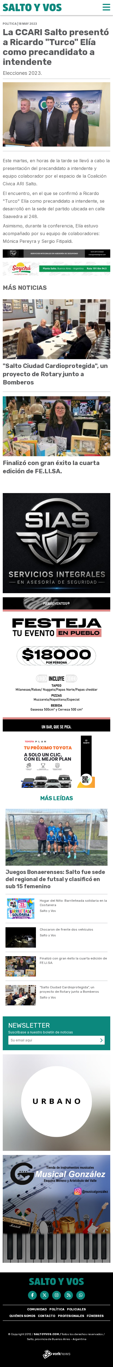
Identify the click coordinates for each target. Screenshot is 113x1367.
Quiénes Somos (22, 1316)
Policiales (76, 1309)
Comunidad (37, 1309)
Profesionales (71, 1316)
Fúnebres (95, 1316)
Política (56, 1309)
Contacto (46, 1316)
